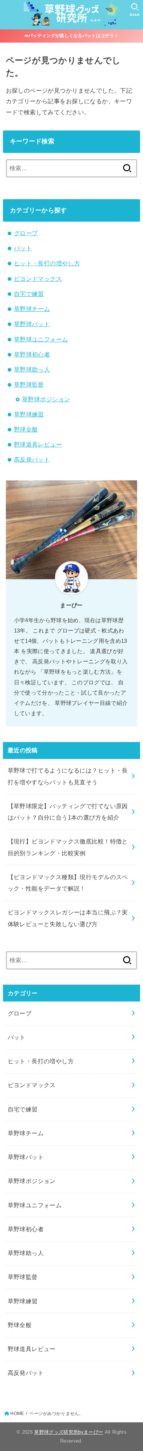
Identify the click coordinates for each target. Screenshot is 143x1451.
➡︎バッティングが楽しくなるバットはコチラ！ (71, 35)
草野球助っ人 (32, 369)
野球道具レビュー (38, 444)
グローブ (26, 233)
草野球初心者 (32, 354)
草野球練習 (29, 414)
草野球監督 (29, 384)
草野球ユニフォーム (41, 339)
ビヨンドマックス (38, 278)
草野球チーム (32, 308)
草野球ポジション (46, 399)
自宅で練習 (29, 293)
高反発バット (32, 459)
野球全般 (26, 429)
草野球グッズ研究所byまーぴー (68, 1432)
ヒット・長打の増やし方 (47, 263)
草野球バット (32, 323)
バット (23, 248)
